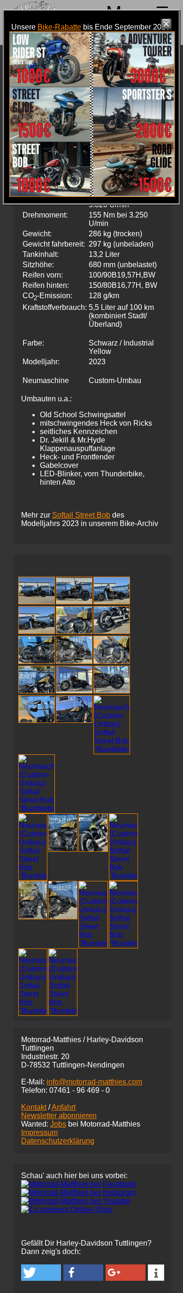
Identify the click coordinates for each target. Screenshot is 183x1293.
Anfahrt (64, 1107)
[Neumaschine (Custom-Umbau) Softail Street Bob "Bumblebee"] (36, 602)
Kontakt (33, 1107)
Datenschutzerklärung (57, 1141)
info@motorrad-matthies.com (94, 1082)
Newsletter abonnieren (59, 1116)
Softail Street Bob (81, 515)
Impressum (39, 1132)
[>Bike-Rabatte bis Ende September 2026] (92, 194)
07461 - (79, 1090)
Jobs (58, 1124)
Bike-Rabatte (59, 27)
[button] (41, 1272)
